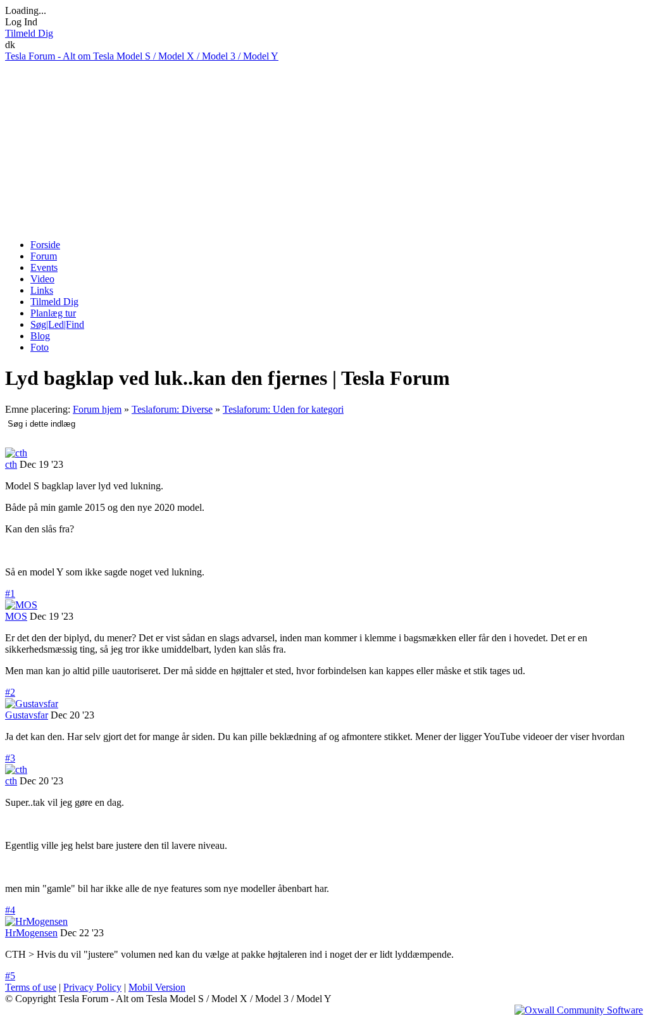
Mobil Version (156, 987)
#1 (10, 593)
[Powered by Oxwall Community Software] (578, 1010)
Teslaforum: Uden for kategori (283, 409)
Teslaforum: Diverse (172, 409)
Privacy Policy (92, 987)
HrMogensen (31, 932)
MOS (16, 616)
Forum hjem (97, 409)
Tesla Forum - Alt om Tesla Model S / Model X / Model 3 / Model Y (141, 56)
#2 (10, 692)
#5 (10, 975)
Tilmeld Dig (29, 33)
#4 (10, 910)
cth (11, 464)
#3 (10, 758)
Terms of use (30, 987)
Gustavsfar (26, 715)
